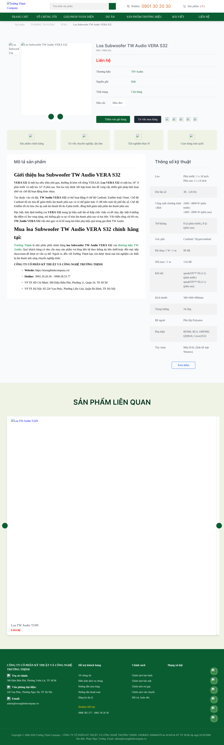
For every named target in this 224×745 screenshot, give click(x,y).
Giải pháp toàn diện (79, 16)
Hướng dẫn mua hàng (89, 686)
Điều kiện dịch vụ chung (90, 681)
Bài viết (178, 16)
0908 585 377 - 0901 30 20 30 (93, 713)
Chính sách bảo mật (141, 681)
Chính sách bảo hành (142, 675)
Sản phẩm (20, 24)
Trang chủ (20, 16)
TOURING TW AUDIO (43, 24)
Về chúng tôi (46, 16)
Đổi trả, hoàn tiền (140, 697)
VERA (64, 24)
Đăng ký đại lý (85, 697)
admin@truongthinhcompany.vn (15, 703)
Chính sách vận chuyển (143, 692)
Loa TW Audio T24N (24, 625)
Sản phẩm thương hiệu (144, 16)
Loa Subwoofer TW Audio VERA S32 (132, 45)
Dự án (110, 16)
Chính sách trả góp (141, 686)
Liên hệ (204, 16)
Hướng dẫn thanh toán (89, 692)
